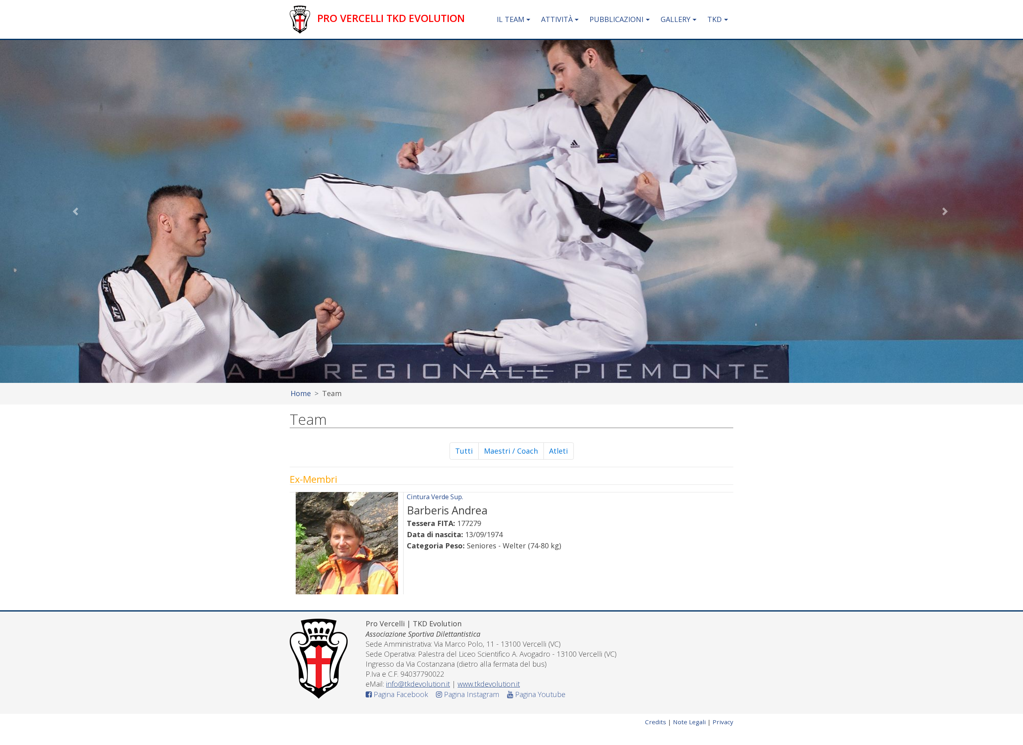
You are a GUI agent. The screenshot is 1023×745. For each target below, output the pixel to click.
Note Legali (689, 722)
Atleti (561, 451)
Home (301, 393)
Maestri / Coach (514, 453)
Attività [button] (557, 19)
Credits (655, 722)
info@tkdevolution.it (418, 684)
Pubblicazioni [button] (616, 19)
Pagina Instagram (470, 694)
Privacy (723, 722)
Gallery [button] (676, 19)
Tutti (467, 451)
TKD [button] (714, 19)
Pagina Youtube (539, 694)
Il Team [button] (510, 19)
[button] (76, 211)
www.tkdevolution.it (489, 684)
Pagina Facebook (400, 694)
